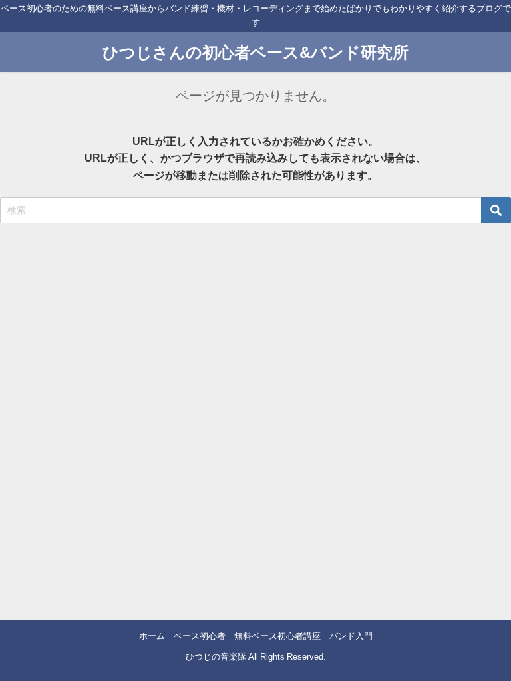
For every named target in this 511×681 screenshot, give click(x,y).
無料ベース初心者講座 (277, 636)
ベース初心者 (200, 636)
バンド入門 (351, 636)
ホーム (152, 636)
